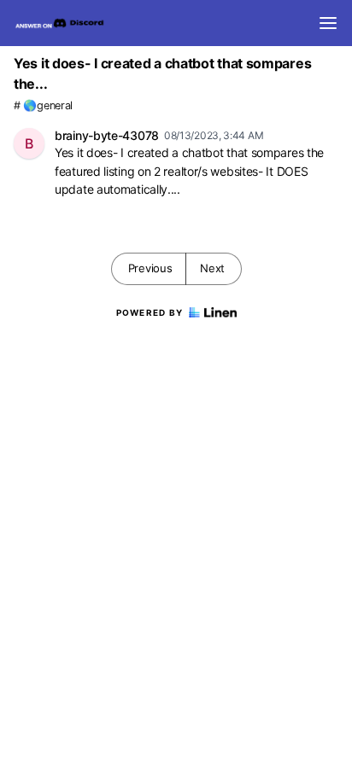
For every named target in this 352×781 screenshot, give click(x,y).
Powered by (150, 312)
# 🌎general (43, 105)
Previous (150, 268)
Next (212, 268)
